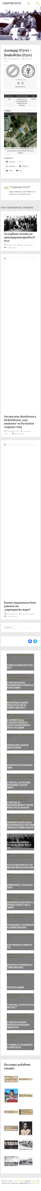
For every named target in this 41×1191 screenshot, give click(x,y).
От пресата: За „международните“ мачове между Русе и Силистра (19, 804)
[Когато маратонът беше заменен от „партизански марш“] (20, 445)
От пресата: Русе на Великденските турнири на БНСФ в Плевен (20, 685)
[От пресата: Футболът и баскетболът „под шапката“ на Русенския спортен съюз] (20, 259)
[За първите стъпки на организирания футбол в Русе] (20, 231)
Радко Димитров (26, 245)
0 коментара (11, 248)
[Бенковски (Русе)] (28, 71)
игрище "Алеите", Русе (20, 114)
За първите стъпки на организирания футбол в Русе (19, 237)
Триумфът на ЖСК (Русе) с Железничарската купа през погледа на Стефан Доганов (20, 824)
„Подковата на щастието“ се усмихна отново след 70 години (20, 904)
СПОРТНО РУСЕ (12, 3)
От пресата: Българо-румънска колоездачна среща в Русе (18, 1024)
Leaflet (8, 147)
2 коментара (11, 616)
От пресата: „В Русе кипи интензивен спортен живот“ (18, 784)
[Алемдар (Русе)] (13, 71)
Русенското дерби (15, 987)
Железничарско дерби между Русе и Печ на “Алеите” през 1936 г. (17, 705)
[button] (20, 130)
